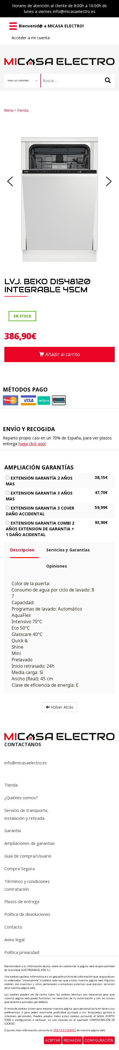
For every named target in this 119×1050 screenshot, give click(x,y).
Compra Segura (19, 868)
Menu (8, 110)
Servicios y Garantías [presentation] (68, 550)
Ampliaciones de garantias (29, 843)
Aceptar (52, 1040)
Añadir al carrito (62, 354)
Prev (10, 181)
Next (109, 181)
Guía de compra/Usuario (27, 856)
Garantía (12, 830)
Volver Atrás (61, 707)
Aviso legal (14, 939)
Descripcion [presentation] (22, 550)
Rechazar (72, 1040)
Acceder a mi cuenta (31, 37)
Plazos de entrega (21, 901)
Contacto (13, 927)
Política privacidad (21, 952)
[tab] (23, 552)
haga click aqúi (32, 443)
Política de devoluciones (27, 914)
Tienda (22, 110)
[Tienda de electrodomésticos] (59, 55)
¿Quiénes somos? (21, 797)
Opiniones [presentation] (56, 566)
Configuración (99, 1040)
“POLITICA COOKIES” (64, 1030)
